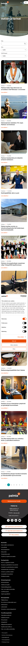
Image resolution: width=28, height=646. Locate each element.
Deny (14, 348)
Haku (2, 41)
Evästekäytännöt (5, 637)
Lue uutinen (4, 92)
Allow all (14, 341)
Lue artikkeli (4, 408)
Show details (21, 336)
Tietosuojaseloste (6, 639)
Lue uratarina (4, 195)
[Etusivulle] (5, 3)
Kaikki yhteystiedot (13, 515)
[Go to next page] (22, 484)
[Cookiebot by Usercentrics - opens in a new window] (20, 296)
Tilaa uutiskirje (15, 534)
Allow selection (14, 345)
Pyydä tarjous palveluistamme (15, 526)
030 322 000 (16, 513)
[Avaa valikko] (26, 2)
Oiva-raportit (4, 632)
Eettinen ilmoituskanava (7, 635)
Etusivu (2, 16)
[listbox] (14, 49)
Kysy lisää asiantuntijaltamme (15, 530)
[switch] (24, 323)
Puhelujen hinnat (5, 642)
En (21, 2)
